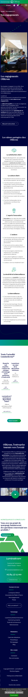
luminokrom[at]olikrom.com (14, 570)
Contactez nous (6, 535)
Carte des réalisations (14, 637)
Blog (14, 644)
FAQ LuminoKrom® (13, 605)
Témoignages (14, 642)
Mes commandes (14, 658)
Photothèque (14, 640)
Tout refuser (19, 692)
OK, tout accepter (10, 692)
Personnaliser (14, 695)
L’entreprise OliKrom (14, 592)
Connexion (14, 655)
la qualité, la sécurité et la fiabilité (11, 467)
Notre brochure (14, 624)
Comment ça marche (14, 620)
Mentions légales (14, 671)
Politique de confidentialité (14, 676)
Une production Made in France (14, 595)
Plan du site (14, 680)
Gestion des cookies (14, 685)
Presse (14, 600)
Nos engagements (14, 597)
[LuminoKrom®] (6, 5)
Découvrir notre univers (8, 123)
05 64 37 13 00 (14, 574)
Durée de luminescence (14, 622)
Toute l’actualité (13, 420)
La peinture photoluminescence (14, 617)
